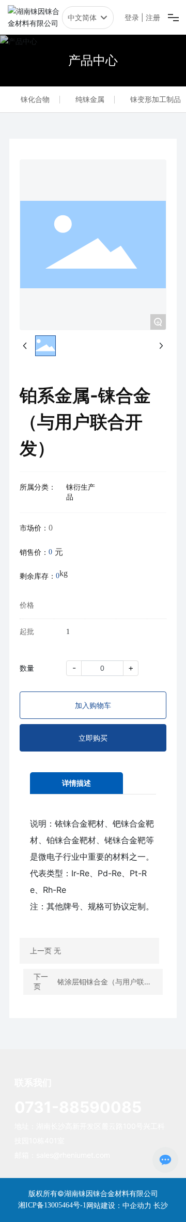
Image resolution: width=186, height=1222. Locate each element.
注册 (153, 17)
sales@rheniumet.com (73, 1155)
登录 (133, 17)
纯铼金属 (89, 99)
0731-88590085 (78, 1107)
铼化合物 (35, 99)
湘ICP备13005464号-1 (52, 1205)
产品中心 (93, 60)
